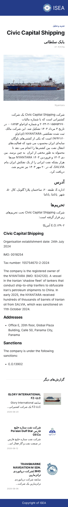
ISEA (59, 7)
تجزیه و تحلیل (59, 25)
